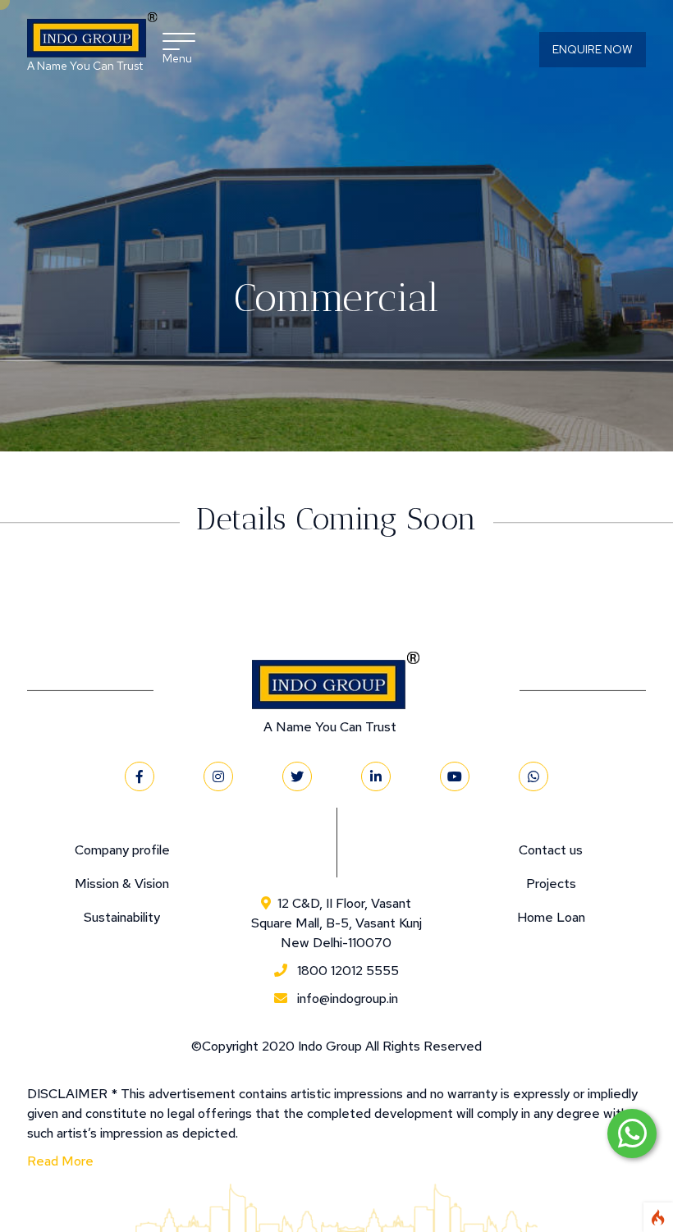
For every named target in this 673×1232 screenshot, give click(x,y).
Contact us (551, 850)
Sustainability (122, 917)
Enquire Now (592, 49)
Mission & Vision (122, 883)
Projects (551, 883)
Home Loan (551, 917)
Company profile (122, 850)
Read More (60, 1161)
